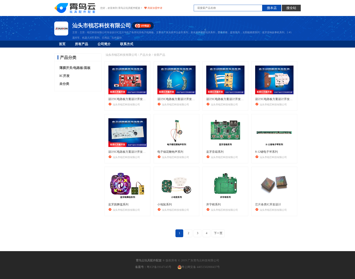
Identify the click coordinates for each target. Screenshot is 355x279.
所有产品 (81, 44)
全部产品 (159, 54)
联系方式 (126, 44)
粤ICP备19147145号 (159, 267)
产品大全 (145, 54)
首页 (62, 44)
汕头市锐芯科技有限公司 (121, 54)
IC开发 (64, 75)
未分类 (64, 83)
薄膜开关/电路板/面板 (75, 67)
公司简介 (104, 44)
